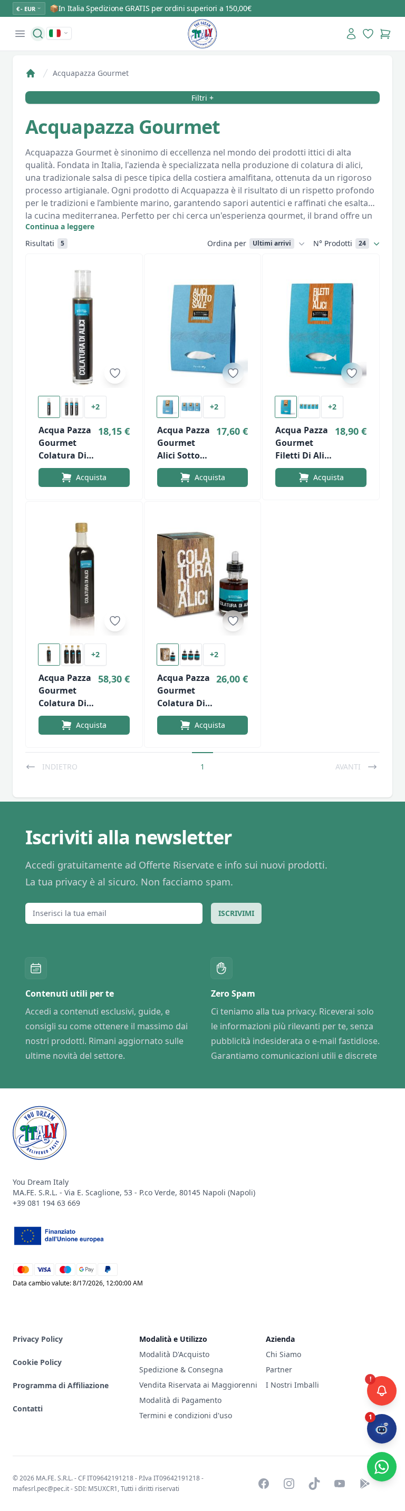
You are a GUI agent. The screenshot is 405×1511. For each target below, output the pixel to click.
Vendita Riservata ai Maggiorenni (198, 1385)
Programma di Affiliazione (61, 1385)
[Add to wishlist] (115, 373)
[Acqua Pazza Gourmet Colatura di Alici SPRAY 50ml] (84, 327)
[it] (59, 33)
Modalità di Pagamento (180, 1400)
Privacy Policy (38, 1339)
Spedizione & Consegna (181, 1369)
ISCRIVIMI (236, 913)
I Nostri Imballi (292, 1385)
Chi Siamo (283, 1354)
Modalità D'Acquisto (174, 1354)
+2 (95, 407)
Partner (279, 1369)
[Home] (30, 73)
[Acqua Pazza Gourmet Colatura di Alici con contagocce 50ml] (202, 575)
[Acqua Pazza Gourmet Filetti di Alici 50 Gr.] (321, 327)
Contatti (28, 1408)
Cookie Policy (37, 1362)
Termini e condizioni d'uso (185, 1415)
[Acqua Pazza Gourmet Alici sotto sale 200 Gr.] (202, 327)
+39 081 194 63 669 (46, 1203)
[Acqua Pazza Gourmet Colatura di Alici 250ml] (84, 575)
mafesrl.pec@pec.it (41, 1488)
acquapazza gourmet (91, 73)
